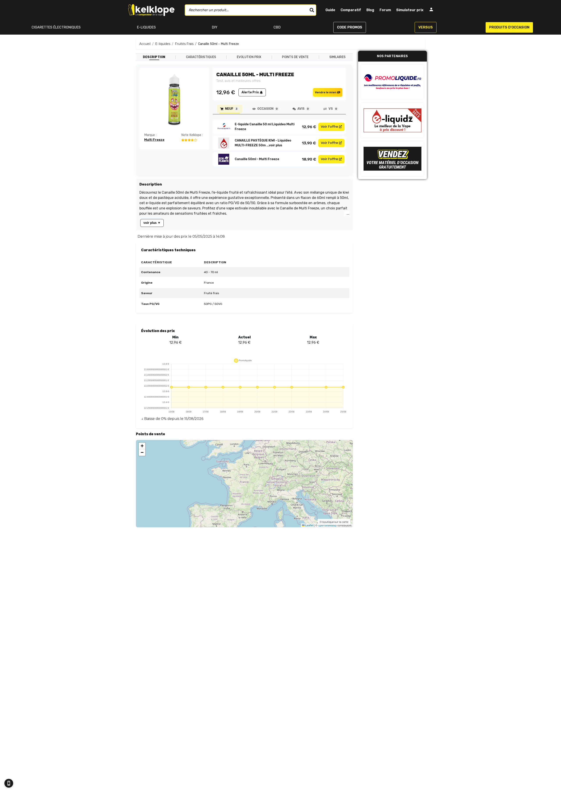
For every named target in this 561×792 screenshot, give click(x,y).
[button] (142, 446)
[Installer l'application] (8, 783)
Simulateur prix (409, 10)
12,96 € (309, 127)
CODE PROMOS (349, 27)
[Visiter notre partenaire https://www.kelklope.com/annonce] (392, 159)
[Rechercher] (311, 10)
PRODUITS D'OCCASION (509, 27)
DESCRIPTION (154, 57)
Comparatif (351, 10)
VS (332, 109)
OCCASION (267, 109)
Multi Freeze (154, 140)
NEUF (231, 109)
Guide (330, 10)
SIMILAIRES (337, 57)
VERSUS (425, 27)
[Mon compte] (431, 10)
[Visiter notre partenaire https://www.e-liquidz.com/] (392, 120)
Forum (385, 10)
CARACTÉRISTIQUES (201, 57)
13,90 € (309, 143)
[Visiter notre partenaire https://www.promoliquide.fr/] (392, 82)
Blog (370, 10)
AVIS (303, 109)
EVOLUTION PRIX (249, 57)
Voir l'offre (329, 127)
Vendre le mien (325, 92)
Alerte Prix (250, 92)
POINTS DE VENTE (295, 57)
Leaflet (309, 525)
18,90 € (309, 159)
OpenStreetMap (327, 525)
